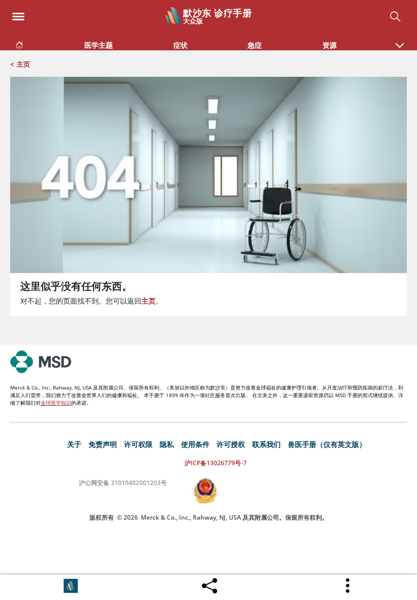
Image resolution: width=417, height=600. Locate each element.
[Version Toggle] (71, 586)
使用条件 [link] (195, 444)
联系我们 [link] (266, 444)
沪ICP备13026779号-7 (216, 463)
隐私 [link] (167, 444)
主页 (23, 64)
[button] (400, 40)
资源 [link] (329, 45)
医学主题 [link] (98, 45)
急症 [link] (255, 45)
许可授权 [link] (231, 444)
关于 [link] (74, 444)
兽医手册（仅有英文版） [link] (327, 444)
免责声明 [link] (102, 444)
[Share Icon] (209, 583)
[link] (19, 43)
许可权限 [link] (138, 444)
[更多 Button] (348, 586)
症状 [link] (180, 45)
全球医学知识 (56, 402)
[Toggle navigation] (18, 13)
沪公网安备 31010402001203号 (123, 482)
